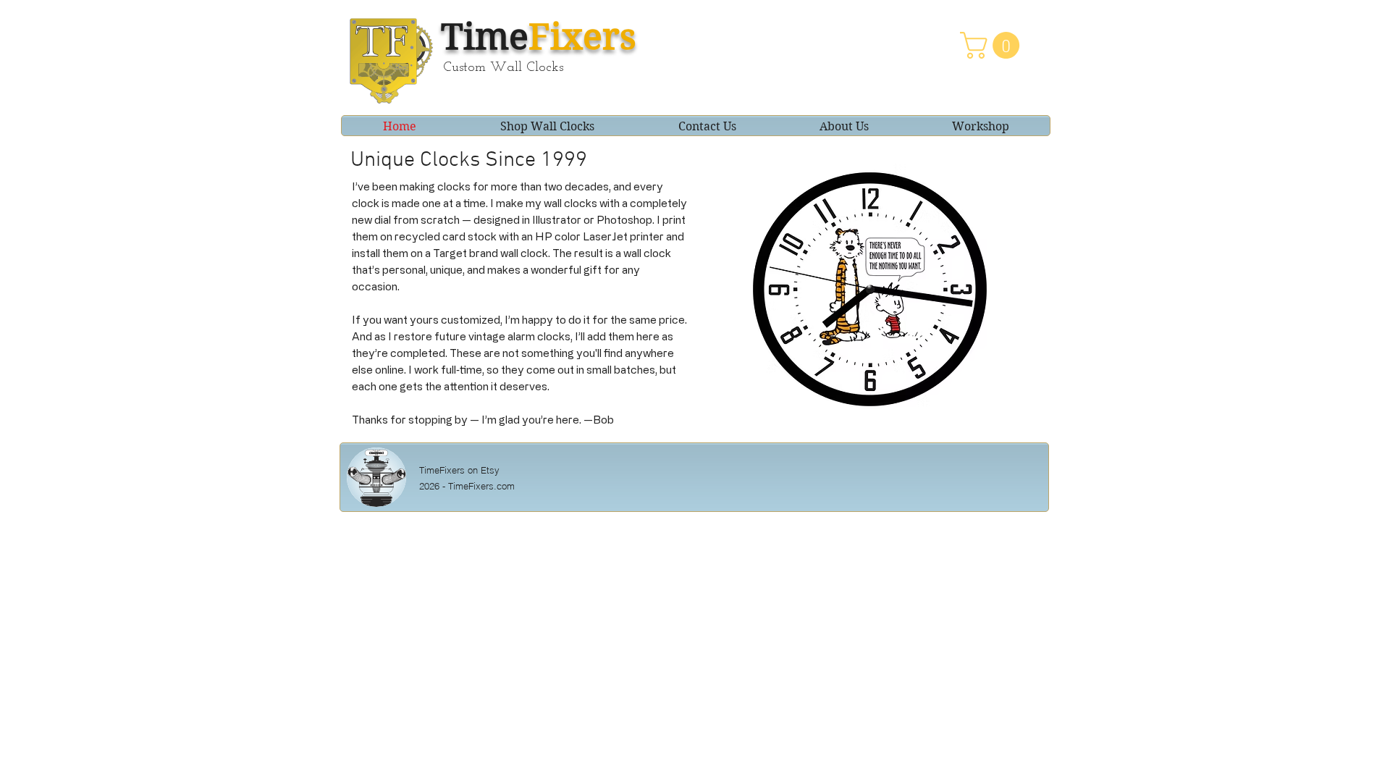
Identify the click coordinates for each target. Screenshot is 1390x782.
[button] (993, 45)
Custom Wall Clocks (503, 68)
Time (538, 36)
